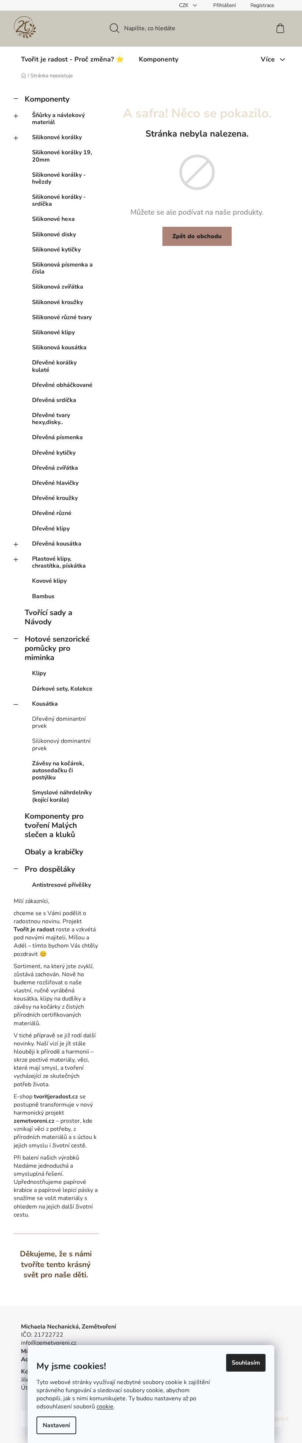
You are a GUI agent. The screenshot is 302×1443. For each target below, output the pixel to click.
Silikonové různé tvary (62, 317)
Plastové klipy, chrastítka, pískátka (59, 562)
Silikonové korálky (57, 137)
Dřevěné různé (51, 513)
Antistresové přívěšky (61, 885)
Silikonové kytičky (56, 250)
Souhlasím (246, 1363)
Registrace (262, 5)
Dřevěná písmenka (57, 437)
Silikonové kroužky (57, 302)
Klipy (39, 673)
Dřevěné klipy (51, 529)
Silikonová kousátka (59, 347)
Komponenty (47, 99)
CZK (184, 5)
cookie (104, 1407)
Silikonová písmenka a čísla (62, 268)
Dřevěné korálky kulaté (54, 366)
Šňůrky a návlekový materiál (58, 118)
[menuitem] (72, 59)
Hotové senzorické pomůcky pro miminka (57, 648)
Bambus (43, 596)
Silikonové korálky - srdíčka (59, 200)
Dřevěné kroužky (55, 498)
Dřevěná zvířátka (55, 468)
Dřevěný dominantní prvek (59, 722)
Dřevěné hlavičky (55, 483)
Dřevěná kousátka (56, 544)
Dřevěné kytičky (54, 453)
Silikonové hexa (53, 219)
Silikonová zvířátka (57, 287)
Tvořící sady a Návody (48, 617)
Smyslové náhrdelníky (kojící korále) (62, 796)
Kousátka (45, 704)
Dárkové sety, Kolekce (62, 689)
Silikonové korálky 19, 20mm (62, 155)
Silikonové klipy (53, 332)
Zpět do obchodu (197, 236)
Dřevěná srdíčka (54, 400)
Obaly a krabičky (54, 852)
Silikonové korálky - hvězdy (59, 178)
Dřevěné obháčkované (62, 385)
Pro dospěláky (50, 869)
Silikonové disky (54, 234)
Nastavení (56, 1425)
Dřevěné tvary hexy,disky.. (51, 418)
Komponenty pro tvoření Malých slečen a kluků (54, 825)
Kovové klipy (49, 581)
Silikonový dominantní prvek (61, 744)
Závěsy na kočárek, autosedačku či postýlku (58, 770)
